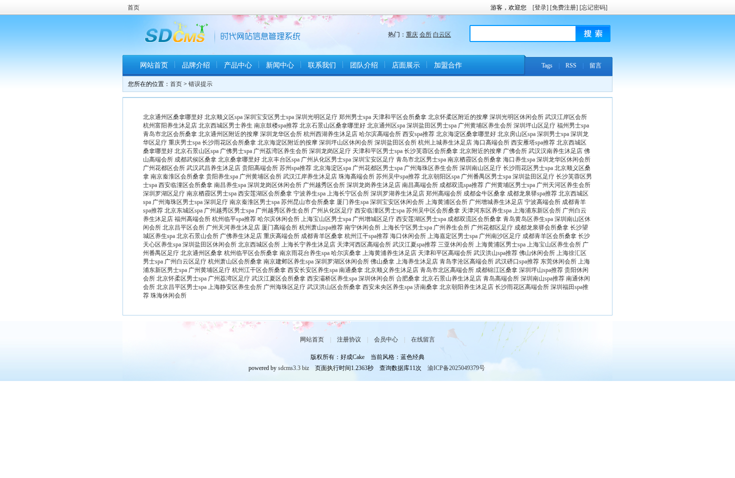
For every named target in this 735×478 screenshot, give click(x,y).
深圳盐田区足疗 (533, 176)
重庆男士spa (184, 142)
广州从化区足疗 (332, 210)
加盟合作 (448, 65)
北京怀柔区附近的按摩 (458, 117)
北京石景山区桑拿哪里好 (333, 125)
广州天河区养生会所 (563, 185)
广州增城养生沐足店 (496, 202)
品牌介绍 (196, 65)
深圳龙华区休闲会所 (563, 159)
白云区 (442, 34)
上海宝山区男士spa (326, 219)
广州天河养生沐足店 (233, 227)
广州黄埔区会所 (261, 176)
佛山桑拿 (382, 261)
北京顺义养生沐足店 (391, 270)
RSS (571, 65)
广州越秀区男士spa (229, 210)
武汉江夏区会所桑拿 (279, 278)
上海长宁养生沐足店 (309, 244)
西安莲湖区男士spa (421, 219)
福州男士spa (573, 125)
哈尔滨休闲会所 (279, 219)
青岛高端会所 (501, 278)
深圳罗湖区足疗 (164, 193)
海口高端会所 (492, 142)
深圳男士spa (553, 134)
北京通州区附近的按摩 (228, 134)
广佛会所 (515, 151)
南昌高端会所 (420, 185)
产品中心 (238, 65)
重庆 (412, 34)
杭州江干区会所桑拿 (259, 270)
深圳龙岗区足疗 (330, 151)
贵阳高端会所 (260, 168)
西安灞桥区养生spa (332, 278)
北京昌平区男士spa (181, 287)
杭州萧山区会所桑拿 (235, 261)
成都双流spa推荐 (462, 185)
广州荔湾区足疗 (229, 278)
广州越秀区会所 (324, 185)
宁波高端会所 (542, 202)
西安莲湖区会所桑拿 (265, 193)
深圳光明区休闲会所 (517, 117)
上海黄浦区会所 (447, 202)
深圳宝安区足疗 (373, 159)
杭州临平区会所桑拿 (251, 253)
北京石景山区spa (196, 151)
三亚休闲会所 (456, 244)
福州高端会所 (192, 219)
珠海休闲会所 (168, 295)
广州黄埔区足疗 (209, 270)
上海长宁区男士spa (407, 227)
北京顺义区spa (223, 117)
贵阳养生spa (222, 176)
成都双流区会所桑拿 (475, 219)
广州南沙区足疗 (500, 236)
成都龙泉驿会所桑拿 (541, 227)
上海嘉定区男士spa (453, 236)
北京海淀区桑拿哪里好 (466, 134)
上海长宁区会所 (348, 193)
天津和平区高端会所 (445, 253)
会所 (426, 34)
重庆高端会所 (282, 236)
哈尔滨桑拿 (346, 253)
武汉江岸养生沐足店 (310, 176)
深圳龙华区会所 (281, 134)
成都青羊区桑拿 (322, 236)
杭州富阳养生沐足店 (170, 125)
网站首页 (154, 65)
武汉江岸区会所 (566, 117)
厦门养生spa (352, 202)
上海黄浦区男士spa (501, 244)
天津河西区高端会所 (364, 244)
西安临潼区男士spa (379, 210)
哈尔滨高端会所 (380, 134)
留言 (596, 65)
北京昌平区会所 (183, 227)
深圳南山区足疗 (481, 168)
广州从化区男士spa (326, 159)
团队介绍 (364, 65)
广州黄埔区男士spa (510, 185)
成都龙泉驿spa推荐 (532, 193)
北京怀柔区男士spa (181, 278)
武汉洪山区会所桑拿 (334, 287)
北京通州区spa (386, 125)
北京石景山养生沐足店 (452, 278)
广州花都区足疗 (492, 227)
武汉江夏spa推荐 (414, 244)
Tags (547, 65)
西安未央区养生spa (387, 287)
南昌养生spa (230, 185)
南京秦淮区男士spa (255, 202)
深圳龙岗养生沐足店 (373, 185)
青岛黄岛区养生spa (528, 219)
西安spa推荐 (418, 134)
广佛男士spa (236, 151)
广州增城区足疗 (373, 219)
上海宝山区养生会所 (554, 244)
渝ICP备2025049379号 (456, 368)
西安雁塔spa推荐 (533, 142)
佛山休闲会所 (537, 253)
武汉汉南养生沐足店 (555, 151)
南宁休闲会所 (362, 227)
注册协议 (349, 339)
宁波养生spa (310, 193)
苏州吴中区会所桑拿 (433, 210)
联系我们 (322, 65)
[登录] (540, 7)
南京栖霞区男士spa (211, 193)
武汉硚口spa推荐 (517, 261)
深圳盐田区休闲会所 (209, 244)
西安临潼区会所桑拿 (185, 185)
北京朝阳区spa (441, 176)
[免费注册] (564, 7)
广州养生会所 (452, 227)
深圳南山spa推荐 (542, 278)
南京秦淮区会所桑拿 (177, 176)
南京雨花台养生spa (305, 253)
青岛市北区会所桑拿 (170, 134)
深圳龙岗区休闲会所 (275, 185)
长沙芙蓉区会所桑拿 (431, 151)
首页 (134, 7)
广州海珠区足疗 (285, 287)
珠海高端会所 (356, 176)
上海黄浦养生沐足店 (389, 253)
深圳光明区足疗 (317, 117)
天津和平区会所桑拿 (399, 117)
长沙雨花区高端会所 (522, 287)
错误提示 (200, 84)
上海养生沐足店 (417, 261)
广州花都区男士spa (377, 168)
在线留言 (423, 339)
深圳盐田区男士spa (431, 125)
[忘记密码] (594, 7)
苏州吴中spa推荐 (398, 176)
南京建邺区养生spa (289, 261)
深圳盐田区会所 (395, 142)
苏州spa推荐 (296, 168)
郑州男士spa (355, 117)
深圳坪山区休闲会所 (346, 142)
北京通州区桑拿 (201, 253)
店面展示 (406, 65)
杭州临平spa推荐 (234, 219)
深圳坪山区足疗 (535, 125)
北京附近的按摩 (481, 151)
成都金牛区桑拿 (485, 193)
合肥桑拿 (408, 278)
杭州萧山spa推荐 (321, 227)
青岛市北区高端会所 (447, 270)
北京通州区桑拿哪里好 (173, 117)
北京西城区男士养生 (225, 125)
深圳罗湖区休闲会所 (342, 261)
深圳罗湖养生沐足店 (397, 193)
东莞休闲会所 (558, 261)
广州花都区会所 (164, 168)
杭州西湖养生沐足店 (331, 134)
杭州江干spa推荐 (366, 236)
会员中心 (386, 339)
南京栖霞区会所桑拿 (475, 159)
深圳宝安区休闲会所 (397, 202)
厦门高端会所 (280, 227)
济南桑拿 (426, 287)
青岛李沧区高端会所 (467, 261)
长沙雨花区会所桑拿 (229, 142)
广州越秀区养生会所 (283, 210)
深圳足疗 (216, 202)
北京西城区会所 (259, 244)
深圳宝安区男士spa (269, 117)
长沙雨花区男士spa (528, 168)
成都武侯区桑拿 (195, 159)
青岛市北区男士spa (421, 159)
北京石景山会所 (197, 236)
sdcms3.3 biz (293, 368)
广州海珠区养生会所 (431, 168)
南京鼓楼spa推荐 (276, 125)
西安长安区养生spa (313, 270)
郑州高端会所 (444, 193)
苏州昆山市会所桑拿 (308, 202)
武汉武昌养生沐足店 (213, 168)
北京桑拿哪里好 (239, 159)
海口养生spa (519, 159)
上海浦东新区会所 (537, 210)
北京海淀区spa (332, 168)
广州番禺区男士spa (486, 176)
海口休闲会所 (408, 236)
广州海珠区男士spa (177, 202)
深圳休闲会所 (376, 278)
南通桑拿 (351, 270)
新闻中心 (280, 65)
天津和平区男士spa (377, 151)
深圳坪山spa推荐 (541, 270)
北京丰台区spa (281, 159)
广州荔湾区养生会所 (281, 151)
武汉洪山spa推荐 (496, 253)
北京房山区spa (517, 134)
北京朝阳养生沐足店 (467, 287)
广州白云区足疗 (185, 261)
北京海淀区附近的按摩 (288, 142)
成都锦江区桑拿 (497, 270)
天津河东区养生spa (487, 210)
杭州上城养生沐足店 (445, 142)
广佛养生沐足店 (241, 236)
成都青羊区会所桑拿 (549, 236)
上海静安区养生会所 (235, 287)
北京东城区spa (183, 210)
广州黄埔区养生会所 (485, 125)
